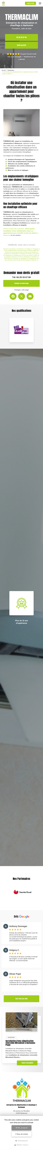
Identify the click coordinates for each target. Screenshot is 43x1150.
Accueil (4, 70)
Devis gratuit (21, 45)
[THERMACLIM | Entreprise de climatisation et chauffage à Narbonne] (3, 3)
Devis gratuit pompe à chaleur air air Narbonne (24, 252)
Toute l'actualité (27, 1063)
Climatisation (10, 70)
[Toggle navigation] (40, 3)
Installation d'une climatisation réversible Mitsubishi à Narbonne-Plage (21, 1042)
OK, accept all (22, 1128)
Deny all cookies (22, 1134)
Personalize (22, 1141)
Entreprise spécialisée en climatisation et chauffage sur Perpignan (20, 249)
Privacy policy (22, 1145)
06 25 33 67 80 (21, 37)
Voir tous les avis (21, 999)
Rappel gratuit (30, 3)
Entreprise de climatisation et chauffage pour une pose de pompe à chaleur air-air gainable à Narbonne (21, 255)
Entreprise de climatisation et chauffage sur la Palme (18, 253)
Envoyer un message (21, 283)
